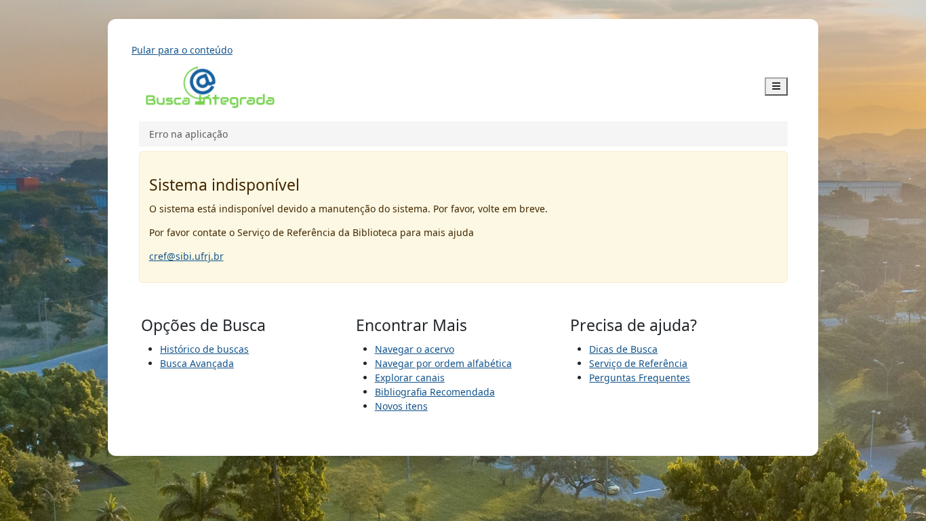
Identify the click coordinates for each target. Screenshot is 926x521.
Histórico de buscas (204, 349)
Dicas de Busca (623, 349)
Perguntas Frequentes (639, 377)
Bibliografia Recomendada (435, 391)
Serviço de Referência (638, 363)
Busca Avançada (197, 363)
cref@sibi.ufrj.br (186, 256)
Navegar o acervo (414, 349)
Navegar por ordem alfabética (443, 363)
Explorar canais (410, 377)
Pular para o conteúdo (182, 49)
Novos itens (401, 406)
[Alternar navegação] (776, 86)
